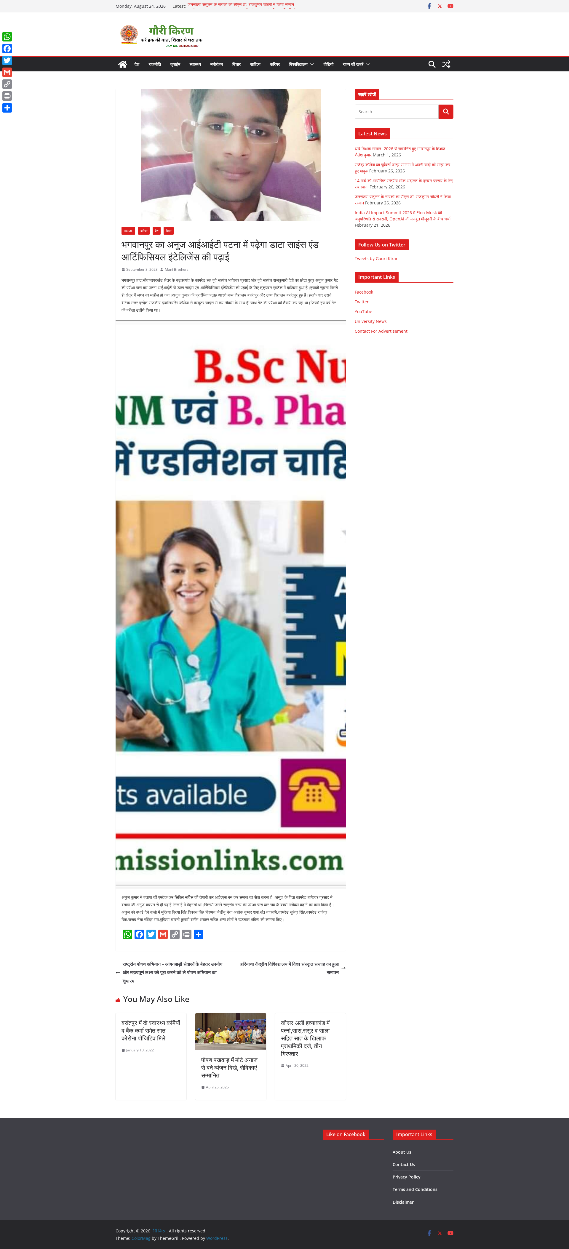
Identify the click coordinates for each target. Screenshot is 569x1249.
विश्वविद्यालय (298, 64)
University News (371, 321)
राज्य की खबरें (353, 64)
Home (128, 231)
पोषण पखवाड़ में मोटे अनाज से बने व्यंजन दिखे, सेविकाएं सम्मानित (229, 1067)
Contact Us (404, 1164)
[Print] (7, 96)
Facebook (364, 292)
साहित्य (255, 64)
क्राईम (175, 64)
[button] (311, 64)
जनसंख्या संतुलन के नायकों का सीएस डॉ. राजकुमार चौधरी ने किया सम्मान (241, 6)
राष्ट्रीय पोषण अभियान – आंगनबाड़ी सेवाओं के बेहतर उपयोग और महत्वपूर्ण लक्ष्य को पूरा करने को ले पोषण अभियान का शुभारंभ (172, 972)
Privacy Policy (407, 1177)
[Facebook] (7, 49)
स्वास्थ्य (195, 64)
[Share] (7, 108)
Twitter (362, 302)
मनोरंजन (216, 64)
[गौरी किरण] (123, 64)
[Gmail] (7, 72)
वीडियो (328, 64)
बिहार (168, 231)
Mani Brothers (176, 269)
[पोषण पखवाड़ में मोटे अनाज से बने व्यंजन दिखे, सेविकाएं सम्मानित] (230, 1017)
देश (137, 64)
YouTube (363, 311)
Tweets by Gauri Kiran (377, 258)
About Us (402, 1152)
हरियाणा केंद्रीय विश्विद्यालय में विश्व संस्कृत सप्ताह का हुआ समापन (289, 968)
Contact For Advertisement (381, 331)
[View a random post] (446, 64)
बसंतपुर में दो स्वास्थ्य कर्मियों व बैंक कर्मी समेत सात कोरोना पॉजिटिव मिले (151, 1030)
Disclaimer (403, 1202)
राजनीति (155, 64)
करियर (275, 64)
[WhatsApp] (7, 37)
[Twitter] (7, 60)
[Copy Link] (7, 84)
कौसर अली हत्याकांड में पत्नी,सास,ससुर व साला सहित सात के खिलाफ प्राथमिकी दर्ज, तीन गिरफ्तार (305, 1038)
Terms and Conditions (415, 1189)
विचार (236, 64)
